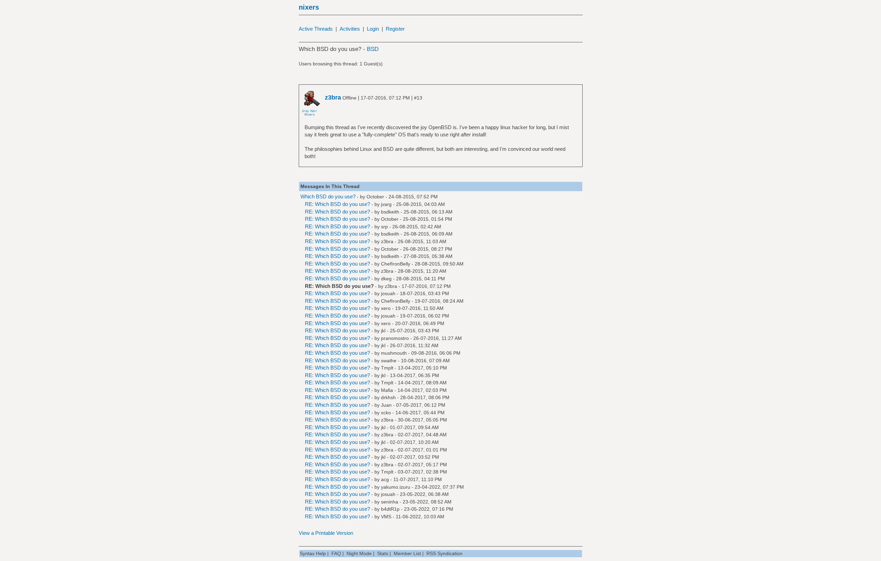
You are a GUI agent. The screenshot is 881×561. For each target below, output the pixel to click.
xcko (386, 412)
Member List (407, 553)
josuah (388, 293)
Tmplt (387, 368)
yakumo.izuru (395, 487)
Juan (386, 405)
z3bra (387, 241)
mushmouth (394, 353)
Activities (350, 29)
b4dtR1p (390, 509)
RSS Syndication (444, 553)
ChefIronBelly (395, 264)
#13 (418, 98)
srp (384, 226)
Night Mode (359, 553)
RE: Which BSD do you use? (337, 204)
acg (385, 479)
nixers (309, 7)
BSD (373, 49)
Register (395, 29)
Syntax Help (313, 553)
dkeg (386, 278)
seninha (389, 502)
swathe (388, 360)
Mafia (387, 390)
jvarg (386, 204)
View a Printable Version (326, 533)
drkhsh (388, 397)
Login (373, 29)
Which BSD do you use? (327, 196)
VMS (386, 516)
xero (386, 308)
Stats (382, 553)
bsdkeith (390, 212)
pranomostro (395, 338)
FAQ (336, 553)
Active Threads (316, 29)
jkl (383, 330)
